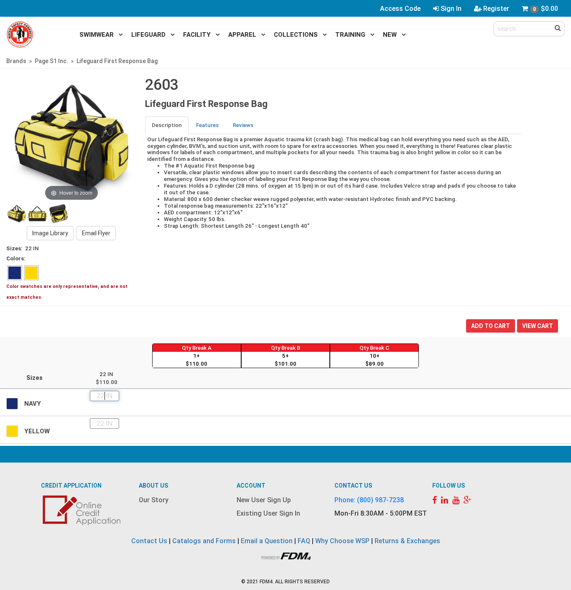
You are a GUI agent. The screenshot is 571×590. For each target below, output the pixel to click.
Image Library (50, 233)
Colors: (15, 258)
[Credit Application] (83, 510)
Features (207, 125)
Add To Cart (490, 326)
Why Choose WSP (342, 541)
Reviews (243, 125)
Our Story (153, 500)
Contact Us (149, 541)
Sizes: (14, 248)
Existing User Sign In (268, 513)
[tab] (167, 125)
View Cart (537, 326)
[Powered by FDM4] (285, 555)
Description (167, 125)
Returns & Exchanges (407, 541)
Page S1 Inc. (51, 61)
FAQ (304, 541)
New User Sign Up (264, 500)
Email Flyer (96, 233)
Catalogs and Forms (204, 541)
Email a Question (267, 541)
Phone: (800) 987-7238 (369, 500)
